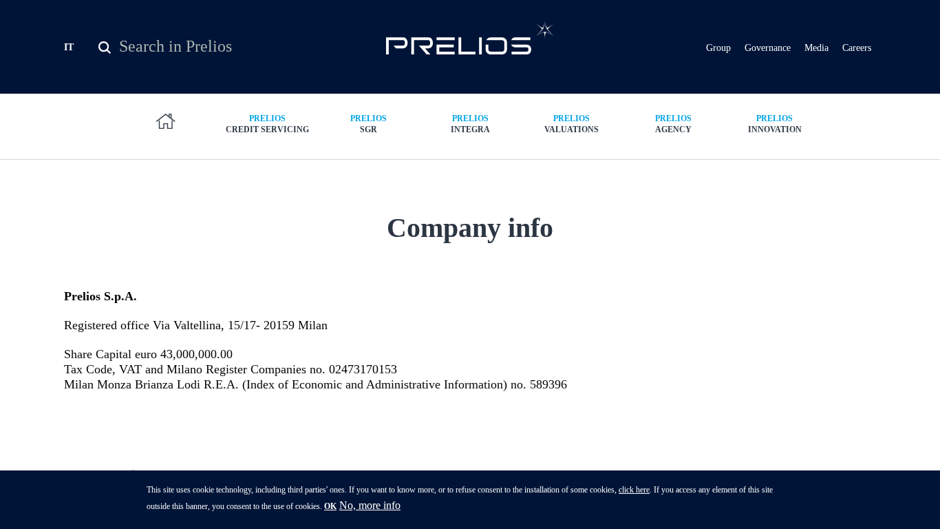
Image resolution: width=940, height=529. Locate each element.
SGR (368, 124)
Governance (768, 48)
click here (634, 490)
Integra (470, 124)
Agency (673, 124)
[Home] (470, 37)
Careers (856, 48)
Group (718, 48)
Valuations (571, 124)
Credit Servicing (267, 124)
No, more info (369, 505)
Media (816, 48)
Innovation (775, 124)
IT (69, 47)
